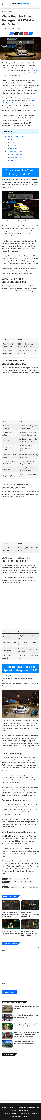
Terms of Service (17, 1116)
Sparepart (13, 148)
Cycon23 (23, 881)
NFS (19, 887)
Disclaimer (15, 1113)
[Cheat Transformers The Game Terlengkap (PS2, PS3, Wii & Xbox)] (30, 924)
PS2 (24, 887)
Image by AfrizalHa (24, 878)
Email (4, 983)
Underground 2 (33, 887)
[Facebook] (11, 33)
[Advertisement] (20, 316)
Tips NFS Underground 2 (15, 151)
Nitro (11, 160)
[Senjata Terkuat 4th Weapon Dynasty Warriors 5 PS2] (7, 1009)
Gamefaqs (5, 884)
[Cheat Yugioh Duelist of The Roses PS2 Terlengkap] (11, 924)
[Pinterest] (25, 33)
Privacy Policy (32, 1113)
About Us (7, 1113)
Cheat (12, 887)
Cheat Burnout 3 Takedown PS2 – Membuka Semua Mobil (30, 914)
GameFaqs (12, 878)
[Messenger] (30, 33)
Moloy (31, 881)
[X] (16, 33)
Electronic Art (33, 70)
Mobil (12, 142)
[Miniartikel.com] (20, 3)
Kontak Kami (23, 1113)
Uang (11, 139)
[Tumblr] (20, 33)
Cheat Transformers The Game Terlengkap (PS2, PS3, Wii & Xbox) (29, 933)
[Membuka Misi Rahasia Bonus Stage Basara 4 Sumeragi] (7, 1017)
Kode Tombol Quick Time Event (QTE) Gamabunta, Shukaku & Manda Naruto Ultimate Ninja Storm (26, 1034)
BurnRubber (15, 881)
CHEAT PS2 (12, 11)
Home (5, 11)
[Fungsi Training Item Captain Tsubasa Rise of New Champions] (7, 1044)
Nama (4, 975)
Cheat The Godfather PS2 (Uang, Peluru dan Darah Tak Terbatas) (10, 914)
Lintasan (13, 145)
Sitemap (26, 1116)
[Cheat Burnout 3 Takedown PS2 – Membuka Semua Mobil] (30, 905)
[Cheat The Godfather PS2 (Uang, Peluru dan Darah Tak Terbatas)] (11, 905)
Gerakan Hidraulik (16, 157)
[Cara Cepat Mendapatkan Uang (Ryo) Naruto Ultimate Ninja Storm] (7, 1026)
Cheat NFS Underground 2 (16, 136)
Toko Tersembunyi (16, 154)
